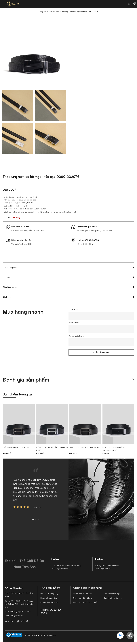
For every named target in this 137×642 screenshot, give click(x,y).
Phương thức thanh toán (49, 602)
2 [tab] (35, 519)
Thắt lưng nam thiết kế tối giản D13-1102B (52, 449)
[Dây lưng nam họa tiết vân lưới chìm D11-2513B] (118, 424)
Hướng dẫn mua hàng (48, 597)
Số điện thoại (73, 322)
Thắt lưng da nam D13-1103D (16, 447)
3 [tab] (38, 519)
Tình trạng (7, 217)
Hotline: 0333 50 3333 (50, 611)
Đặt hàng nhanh (102, 352)
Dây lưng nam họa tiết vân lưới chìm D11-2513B (116, 449)
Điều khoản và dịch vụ (49, 593)
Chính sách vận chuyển (82, 593)
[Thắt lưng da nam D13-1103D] (19, 424)
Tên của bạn (73, 309)
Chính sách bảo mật (111, 593)
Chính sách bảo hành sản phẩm (85, 602)
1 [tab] (33, 519)
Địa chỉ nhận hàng (75, 335)
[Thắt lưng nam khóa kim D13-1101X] (85, 424)
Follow (7, 621)
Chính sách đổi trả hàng (82, 597)
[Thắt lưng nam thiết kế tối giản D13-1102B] (52, 424)
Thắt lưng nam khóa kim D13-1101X (85, 447)
